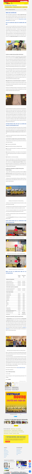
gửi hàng (18, 433)
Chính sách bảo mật (18, 449)
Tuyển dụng (18, 0)
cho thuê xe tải (14, 433)
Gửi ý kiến (8, 441)
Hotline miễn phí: (6, 461)
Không (20, 414)
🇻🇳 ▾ (25, 9)
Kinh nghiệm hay (25, 0)
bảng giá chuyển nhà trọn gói (7, 430)
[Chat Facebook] (30, 466)
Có (18, 414)
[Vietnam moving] (7, 3)
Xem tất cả (16, 425)
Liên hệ (21, 0)
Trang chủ (7, 9)
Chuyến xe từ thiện (10, 0)
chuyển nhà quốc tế (6, 433)
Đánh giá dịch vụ (6, 453)
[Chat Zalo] (30, 464)
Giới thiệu (6, 0)
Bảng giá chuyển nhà (12, 9)
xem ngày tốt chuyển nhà (15, 430)
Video (15, 0)
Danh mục (11, 3)
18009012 (9, 461)
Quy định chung (18, 450)
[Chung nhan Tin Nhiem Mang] (11, 469)
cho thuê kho (10, 433)
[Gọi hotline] (30, 461)
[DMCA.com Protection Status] (6, 470)
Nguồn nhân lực (6, 450)
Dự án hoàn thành (6, 454)
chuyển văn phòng (20, 430)
